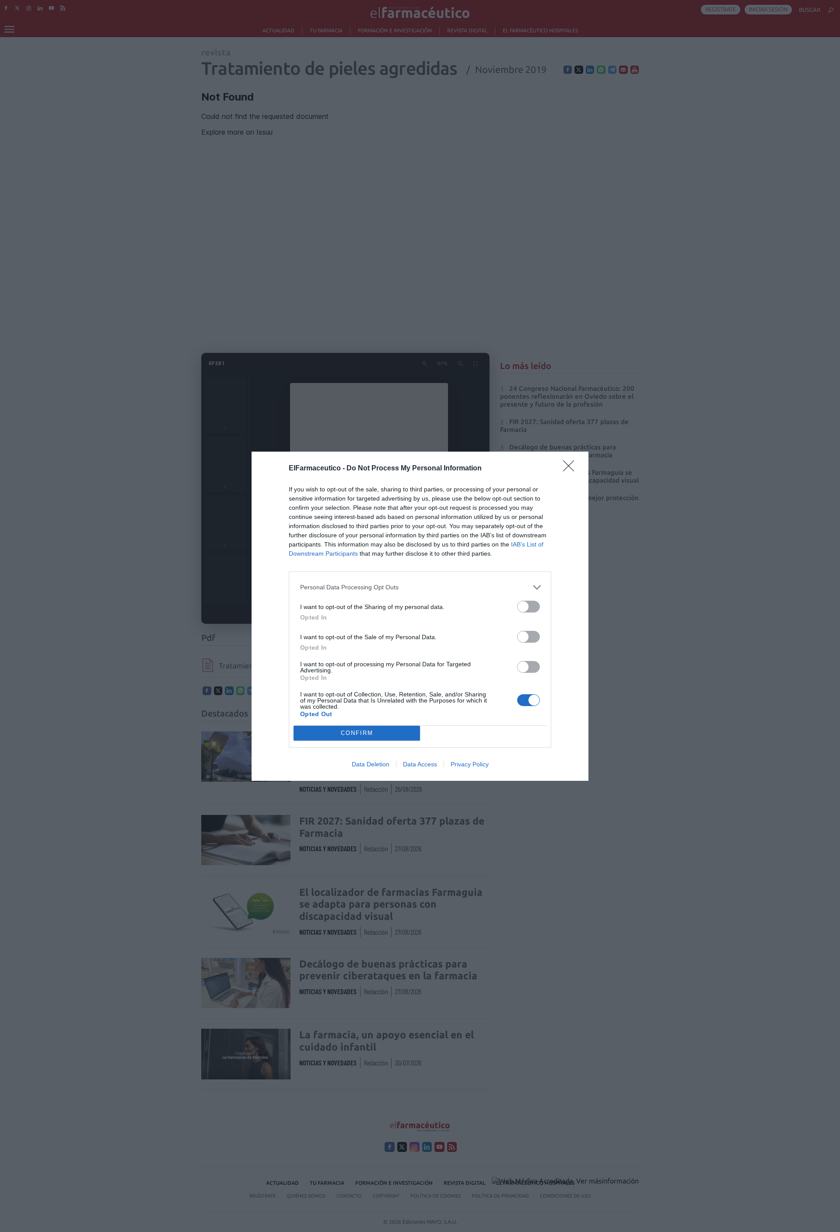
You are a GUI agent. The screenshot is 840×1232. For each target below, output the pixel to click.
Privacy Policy (470, 764)
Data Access (420, 764)
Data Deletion (370, 764)
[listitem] (420, 587)
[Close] (571, 468)
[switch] (528, 607)
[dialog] (420, 616)
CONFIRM (357, 733)
